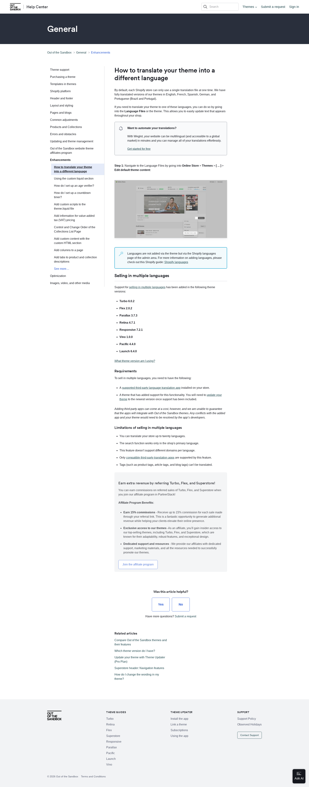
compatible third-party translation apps (150, 457)
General (81, 52)
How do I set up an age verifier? (74, 185)
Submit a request (273, 7)
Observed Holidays (249, 724)
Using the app (179, 735)
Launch (111, 758)
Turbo (110, 718)
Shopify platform (60, 91)
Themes (248, 7)
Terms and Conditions (93, 776)
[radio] (161, 604)
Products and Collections (66, 127)
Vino (109, 764)
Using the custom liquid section (74, 178)
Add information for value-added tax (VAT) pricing (74, 218)
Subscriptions (179, 730)
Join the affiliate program (138, 564)
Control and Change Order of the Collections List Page (74, 229)
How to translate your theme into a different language (73, 169)
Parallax (111, 747)
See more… (61, 268)
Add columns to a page (68, 250)
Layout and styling (61, 105)
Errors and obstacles (63, 134)
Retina (110, 724)
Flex (109, 730)
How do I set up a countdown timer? (72, 195)
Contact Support (249, 735)
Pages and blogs (61, 112)
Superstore (113, 735)
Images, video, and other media (70, 283)
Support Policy (246, 718)
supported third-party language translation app (151, 387)
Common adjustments (64, 119)
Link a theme (179, 724)
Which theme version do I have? (134, 650)
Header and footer (61, 98)
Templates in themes (63, 84)
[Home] (15, 6)
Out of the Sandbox (59, 52)
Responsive (113, 741)
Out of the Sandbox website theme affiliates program (72, 150)
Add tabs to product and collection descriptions (75, 259)
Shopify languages (176, 262)
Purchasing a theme (62, 76)
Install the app (179, 718)
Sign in (294, 7)
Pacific (110, 753)
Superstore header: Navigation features (139, 668)
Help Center (37, 6)
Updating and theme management (71, 141)
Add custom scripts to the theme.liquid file (70, 206)
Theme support (59, 69)
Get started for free (139, 148)
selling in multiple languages (147, 287)
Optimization (58, 275)
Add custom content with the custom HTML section (72, 240)
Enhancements (100, 52)
